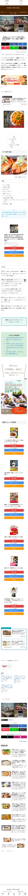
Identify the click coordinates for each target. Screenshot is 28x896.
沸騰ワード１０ (22, 177)
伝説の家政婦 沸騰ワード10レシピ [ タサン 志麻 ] (13, 473)
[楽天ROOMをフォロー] (20, 737)
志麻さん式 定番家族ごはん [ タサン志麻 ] (13, 568)
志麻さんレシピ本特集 (14, 144)
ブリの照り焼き (13, 139)
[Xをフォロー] (7, 737)
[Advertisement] (14, 866)
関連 (12, 146)
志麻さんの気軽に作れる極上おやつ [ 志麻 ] (13, 536)
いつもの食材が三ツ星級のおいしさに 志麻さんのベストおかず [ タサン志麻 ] (14, 441)
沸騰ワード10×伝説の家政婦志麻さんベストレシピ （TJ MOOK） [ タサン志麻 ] (13, 505)
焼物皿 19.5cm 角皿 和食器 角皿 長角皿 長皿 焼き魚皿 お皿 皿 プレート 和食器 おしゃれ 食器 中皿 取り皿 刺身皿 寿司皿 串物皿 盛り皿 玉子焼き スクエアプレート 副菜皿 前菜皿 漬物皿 (13, 237)
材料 (13, 141)
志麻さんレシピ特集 (14, 321)
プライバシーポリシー (7, 891)
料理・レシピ (5, 719)
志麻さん (11, 719)
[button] (22, 47)
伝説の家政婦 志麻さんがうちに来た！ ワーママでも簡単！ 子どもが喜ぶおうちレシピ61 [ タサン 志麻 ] (14, 600)
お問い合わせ (20, 891)
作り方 (13, 143)
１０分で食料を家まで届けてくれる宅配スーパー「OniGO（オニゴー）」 (14, 339)
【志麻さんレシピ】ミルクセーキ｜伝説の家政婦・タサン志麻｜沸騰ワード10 (7, 677)
